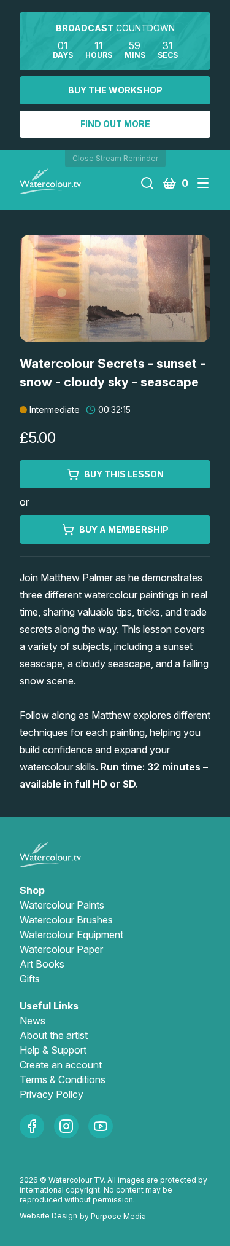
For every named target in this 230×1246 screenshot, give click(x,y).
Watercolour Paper (61, 949)
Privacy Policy (51, 1094)
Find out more (115, 124)
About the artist (54, 1035)
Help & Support (53, 1050)
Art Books (42, 964)
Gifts (30, 979)
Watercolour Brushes (66, 920)
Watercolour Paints (62, 905)
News (32, 1020)
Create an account (61, 1065)
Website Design (48, 1215)
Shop (32, 890)
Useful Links (49, 1006)
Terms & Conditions (62, 1079)
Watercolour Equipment (71, 934)
